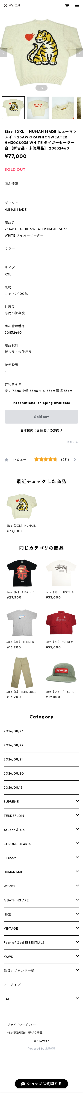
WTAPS (9, 886)
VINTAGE (11, 928)
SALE (8, 999)
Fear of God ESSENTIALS (24, 942)
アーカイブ (12, 985)
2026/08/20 (14, 773)
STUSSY (10, 858)
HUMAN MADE (15, 872)
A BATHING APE (16, 900)
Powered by (36, 1048)
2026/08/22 (14, 745)
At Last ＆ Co (14, 830)
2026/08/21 (13, 759)
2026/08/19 (13, 787)
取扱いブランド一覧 (19, 971)
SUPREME (11, 802)
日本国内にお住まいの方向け (41, 430)
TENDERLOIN (14, 816)
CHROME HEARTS (17, 844)
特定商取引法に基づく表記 (25, 1032)
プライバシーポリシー (22, 1024)
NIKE (7, 914)
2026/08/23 (14, 731)
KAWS (8, 957)
